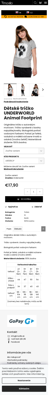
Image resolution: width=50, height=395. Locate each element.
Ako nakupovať (14, 357)
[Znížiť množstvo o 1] (27, 192)
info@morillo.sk (17, 336)
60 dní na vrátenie (15, 17)
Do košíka (26, 199)
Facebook (15, 342)
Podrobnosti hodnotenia (16, 102)
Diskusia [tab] (17, 229)
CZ (31, 12)
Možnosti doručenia (13, 169)
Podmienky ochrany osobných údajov (24, 363)
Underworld (18, 178)
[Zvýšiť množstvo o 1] (40, 192)
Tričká (26, 212)
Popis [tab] (9, 229)
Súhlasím (24, 388)
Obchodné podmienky (17, 360)
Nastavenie (24, 380)
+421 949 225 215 (18, 339)
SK (20, 12)
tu (43, 374)
